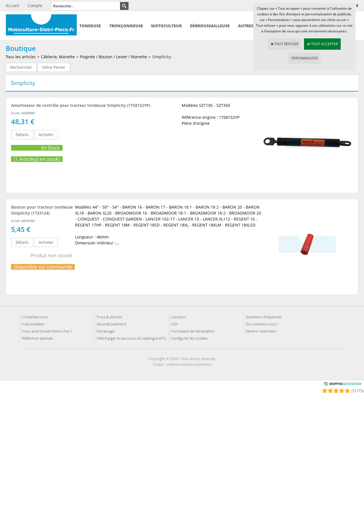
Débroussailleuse (210, 25)
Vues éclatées (33, 324)
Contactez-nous (35, 316)
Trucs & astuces (109, 316)
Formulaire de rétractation (192, 331)
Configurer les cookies (189, 338)
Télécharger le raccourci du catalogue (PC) (131, 338)
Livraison (178, 316)
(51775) (357, 390)
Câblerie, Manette (58, 56)
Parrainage (105, 331)
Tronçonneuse (126, 25)
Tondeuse (90, 25)
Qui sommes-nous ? (262, 324)
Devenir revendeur (261, 331)
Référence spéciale (37, 338)
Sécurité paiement (111, 324)
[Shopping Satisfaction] (342, 384)
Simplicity (161, 56)
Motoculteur (166, 25)
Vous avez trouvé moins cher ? (47, 331)
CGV (174, 324)
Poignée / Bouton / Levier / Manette (113, 56)
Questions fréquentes (264, 316)
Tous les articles (21, 56)
